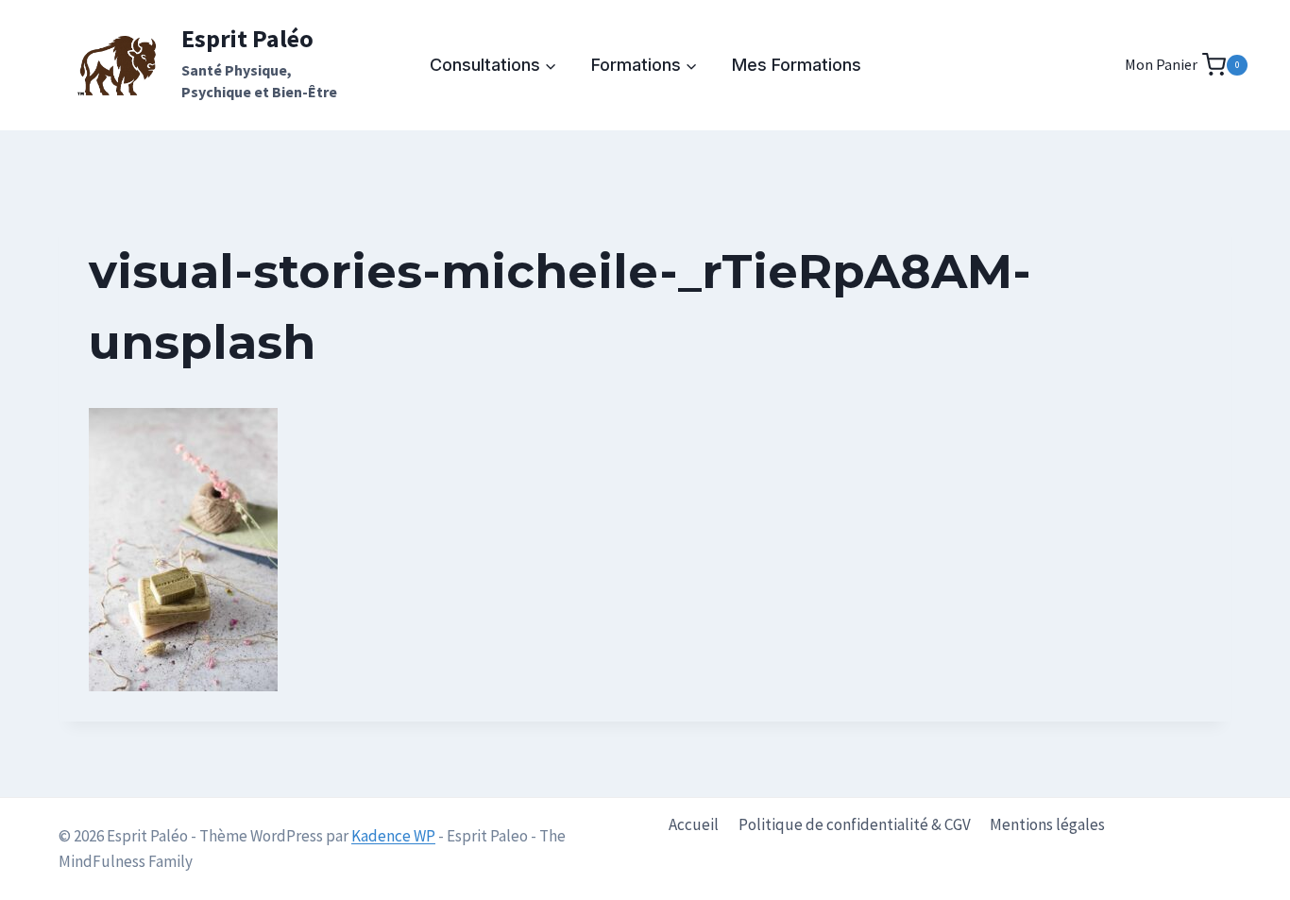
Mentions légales (1047, 824)
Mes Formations (796, 65)
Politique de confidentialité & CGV (854, 824)
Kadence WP (393, 835)
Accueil (694, 824)
